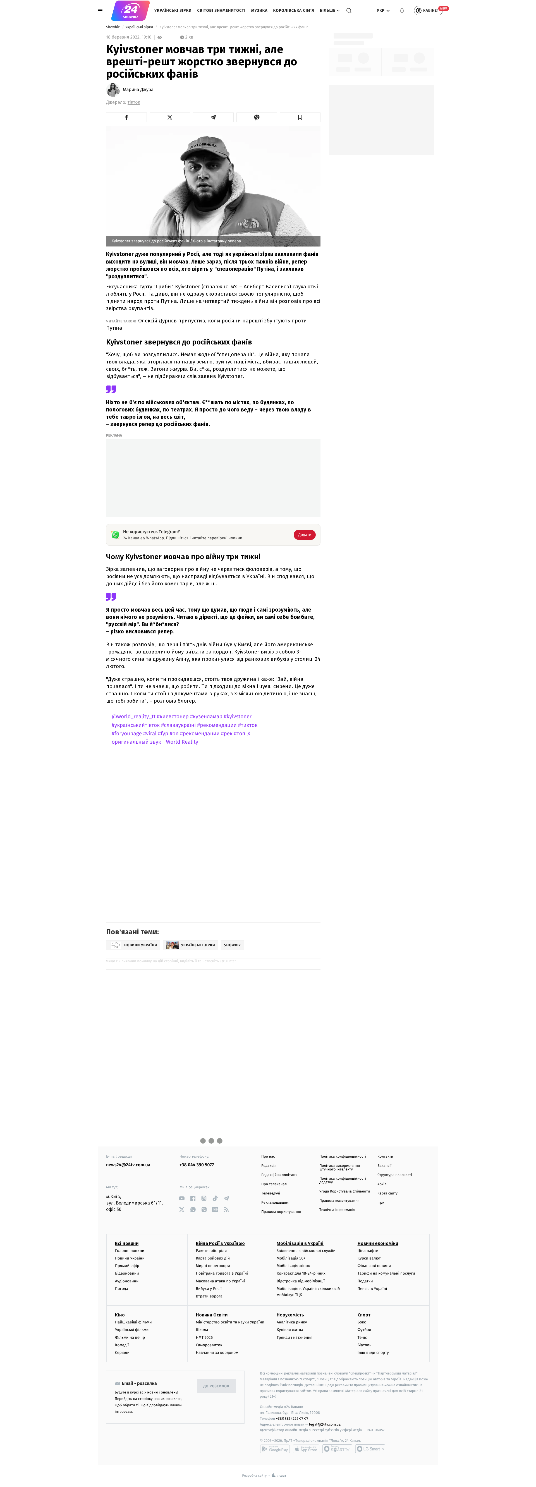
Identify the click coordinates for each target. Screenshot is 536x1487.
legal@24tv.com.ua (325, 1424)
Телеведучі (270, 1193)
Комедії (122, 1345)
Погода (121, 1288)
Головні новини (129, 1250)
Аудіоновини (126, 1281)
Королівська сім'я (293, 10)
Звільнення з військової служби (306, 1250)
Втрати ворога (209, 1296)
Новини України (130, 1258)
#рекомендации (217, 725)
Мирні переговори (213, 1265)
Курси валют (369, 1258)
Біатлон (365, 1345)
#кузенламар (206, 716)
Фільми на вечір (130, 1337)
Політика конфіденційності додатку (342, 1180)
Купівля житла (290, 1329)
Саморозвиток (209, 1345)
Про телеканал (274, 1184)
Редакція (268, 1166)
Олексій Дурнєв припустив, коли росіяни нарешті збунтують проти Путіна (206, 324)
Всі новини (126, 1243)
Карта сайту (387, 1193)
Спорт (364, 1315)
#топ (239, 734)
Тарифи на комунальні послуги (386, 1273)
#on (174, 734)
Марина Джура (138, 90)
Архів (381, 1184)
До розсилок (216, 1386)
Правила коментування (339, 1201)
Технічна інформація (337, 1210)
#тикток (247, 725)
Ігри (380, 1203)
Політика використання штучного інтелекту (339, 1167)
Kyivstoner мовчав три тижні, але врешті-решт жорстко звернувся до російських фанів (234, 27)
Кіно (120, 1315)
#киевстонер (173, 716)
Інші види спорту (373, 1352)
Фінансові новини (374, 1265)
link (181, 1198)
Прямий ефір (127, 1265)
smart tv (337, 1449)
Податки (365, 1281)
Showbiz (113, 27)
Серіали (122, 1352)
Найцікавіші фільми (133, 1322)
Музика (259, 10)
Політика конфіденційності (342, 1156)
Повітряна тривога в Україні (222, 1273)
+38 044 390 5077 (197, 1165)
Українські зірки (173, 10)
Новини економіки (378, 1243)
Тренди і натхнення (294, 1337)
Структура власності (394, 1175)
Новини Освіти (212, 1315)
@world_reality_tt (133, 716)
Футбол (364, 1329)
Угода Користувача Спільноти (344, 1191)
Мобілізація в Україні (300, 1243)
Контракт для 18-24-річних (301, 1273)
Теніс (362, 1337)
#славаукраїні (178, 725)
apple (306, 1449)
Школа (202, 1329)
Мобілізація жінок (293, 1265)
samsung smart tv (370, 1449)
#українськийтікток (136, 725)
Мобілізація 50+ (291, 1258)
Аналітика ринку (292, 1322)
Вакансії (384, 1166)
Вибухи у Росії (209, 1288)
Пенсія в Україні (372, 1288)
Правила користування (281, 1212)
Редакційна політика (279, 1175)
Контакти (385, 1156)
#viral (150, 734)
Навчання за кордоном (217, 1352)
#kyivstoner (238, 716)
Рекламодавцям (274, 1203)
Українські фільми (132, 1329)
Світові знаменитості (221, 10)
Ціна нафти (368, 1250)
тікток (134, 102)
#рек (227, 734)
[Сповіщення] (402, 11)
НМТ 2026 (204, 1337)
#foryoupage (127, 734)
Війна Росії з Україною (220, 1243)
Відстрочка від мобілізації (301, 1281)
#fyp (163, 734)
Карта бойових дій (213, 1258)
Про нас (268, 1156)
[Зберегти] (300, 117)
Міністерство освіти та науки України (230, 1322)
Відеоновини (127, 1273)
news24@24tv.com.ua (128, 1165)
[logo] (130, 10)
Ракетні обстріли (211, 1250)
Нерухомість (290, 1315)
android (275, 1449)
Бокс (362, 1322)
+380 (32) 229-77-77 (292, 1418)
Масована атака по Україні (220, 1281)
